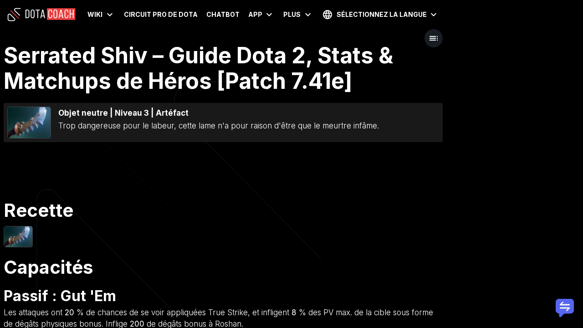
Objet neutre (83, 113)
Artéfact (172, 113)
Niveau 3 (132, 113)
